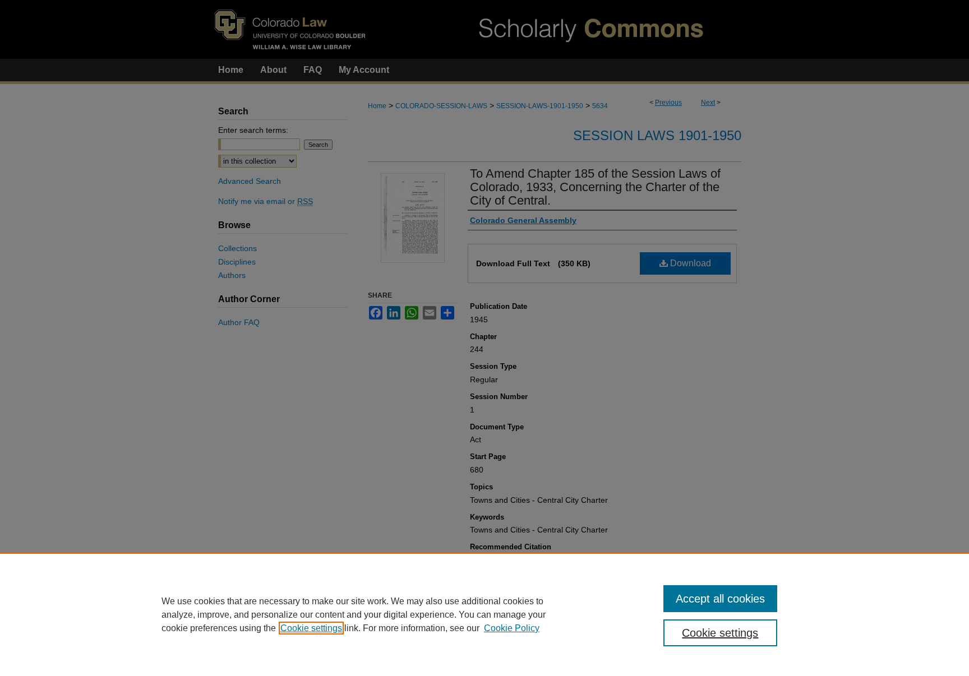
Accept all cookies (720, 598)
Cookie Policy (511, 628)
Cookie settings (311, 628)
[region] (484, 614)
